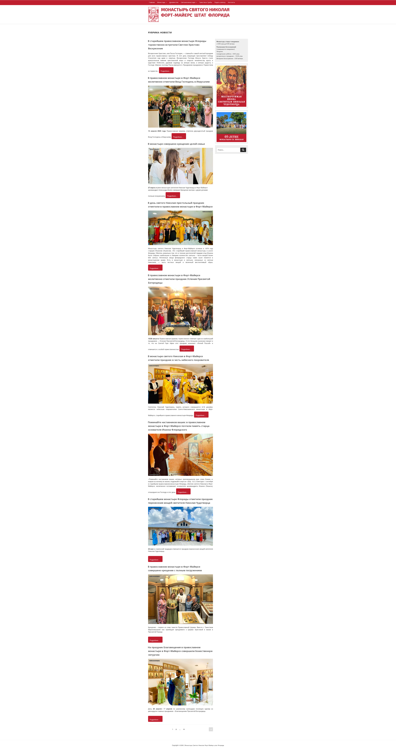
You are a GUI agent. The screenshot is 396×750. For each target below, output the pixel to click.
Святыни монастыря (188, 2)
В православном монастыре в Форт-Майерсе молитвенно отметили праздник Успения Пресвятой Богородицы (179, 279)
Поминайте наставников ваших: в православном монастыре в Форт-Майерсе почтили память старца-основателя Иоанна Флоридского (179, 426)
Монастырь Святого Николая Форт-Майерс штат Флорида (195, 12)
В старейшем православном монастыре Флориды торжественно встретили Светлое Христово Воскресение (177, 44)
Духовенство (173, 2)
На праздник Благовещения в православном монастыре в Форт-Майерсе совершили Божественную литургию (180, 651)
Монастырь (161, 2)
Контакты (231, 2)
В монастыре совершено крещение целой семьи (176, 143)
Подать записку (219, 2)
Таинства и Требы (205, 2)
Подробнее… (166, 71)
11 (184, 729)
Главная (152, 2)
